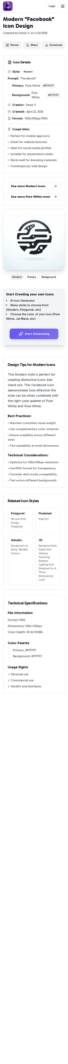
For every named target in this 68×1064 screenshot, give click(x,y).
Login (52, 6)
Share (34, 45)
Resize (14, 45)
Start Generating (37, 334)
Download (56, 45)
